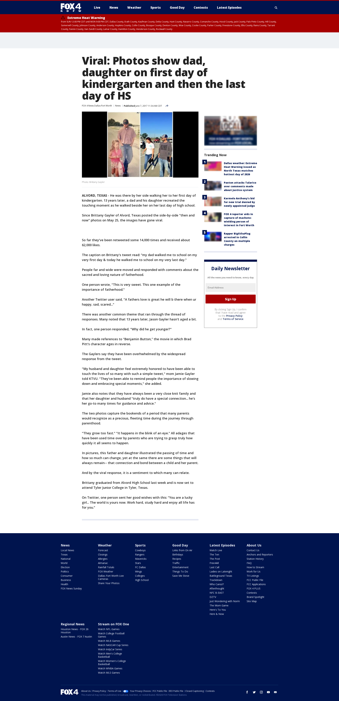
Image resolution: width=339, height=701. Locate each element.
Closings (103, 554)
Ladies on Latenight (221, 571)
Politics (65, 571)
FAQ (249, 563)
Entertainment (180, 567)
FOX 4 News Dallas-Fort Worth (97, 105)
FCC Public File (255, 580)
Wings (138, 571)
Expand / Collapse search (276, 7)
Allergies (103, 558)
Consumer (67, 575)
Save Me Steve (180, 575)
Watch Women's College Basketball (112, 662)
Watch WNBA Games (110, 668)
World (64, 563)
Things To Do (180, 571)
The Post (215, 558)
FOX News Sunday (71, 588)
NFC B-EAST (217, 592)
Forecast (103, 550)
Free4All (214, 563)
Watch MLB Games (109, 640)
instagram (261, 692)
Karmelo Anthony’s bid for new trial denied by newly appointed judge (239, 202)
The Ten (214, 554)
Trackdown (216, 580)
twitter (254, 692)
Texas (64, 554)
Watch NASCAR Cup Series (113, 645)
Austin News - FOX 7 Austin (76, 636)
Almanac (103, 563)
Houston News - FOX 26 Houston (74, 630)
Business (66, 580)
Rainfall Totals (106, 567)
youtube (268, 692)
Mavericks (141, 558)
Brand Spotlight (255, 597)
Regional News (72, 624)
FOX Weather (105, 571)
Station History (255, 558)
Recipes (176, 558)
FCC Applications (256, 584)
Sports (140, 545)
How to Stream (255, 567)
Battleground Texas (221, 575)
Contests (252, 592)
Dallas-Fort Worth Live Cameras (111, 577)
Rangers (139, 554)
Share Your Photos (109, 583)
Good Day (180, 545)
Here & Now (217, 614)
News (118, 105)
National (65, 558)
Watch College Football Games (111, 635)
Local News (67, 550)
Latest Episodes (222, 545)
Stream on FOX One (113, 624)
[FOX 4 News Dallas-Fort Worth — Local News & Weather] (72, 7)
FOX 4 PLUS (253, 588)
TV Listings (253, 575)
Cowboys (140, 550)
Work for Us (253, 571)
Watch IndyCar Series (110, 649)
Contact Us (253, 550)
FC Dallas (140, 567)
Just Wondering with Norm (225, 601)
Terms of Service (233, 319)
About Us (254, 545)
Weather (105, 545)
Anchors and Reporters (260, 554)
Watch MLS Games (109, 672)
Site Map (252, 601)
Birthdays (177, 554)
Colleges (140, 575)
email (275, 692)
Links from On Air (182, 550)
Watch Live (216, 550)
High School (142, 580)
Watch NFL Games (109, 629)
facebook (247, 692)
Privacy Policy (234, 315)
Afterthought (217, 588)
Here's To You (218, 609)
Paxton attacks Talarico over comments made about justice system (240, 186)
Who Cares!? (217, 584)
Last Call (214, 567)
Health (64, 584)
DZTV (213, 597)
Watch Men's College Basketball (110, 655)
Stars (138, 563)
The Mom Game (219, 605)
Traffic (176, 563)
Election (65, 567)
